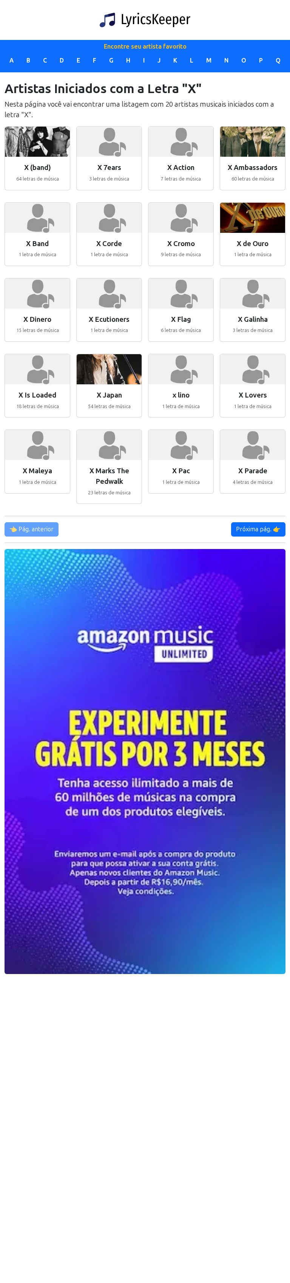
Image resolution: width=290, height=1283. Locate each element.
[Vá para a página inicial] (145, 20)
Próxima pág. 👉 (258, 529)
